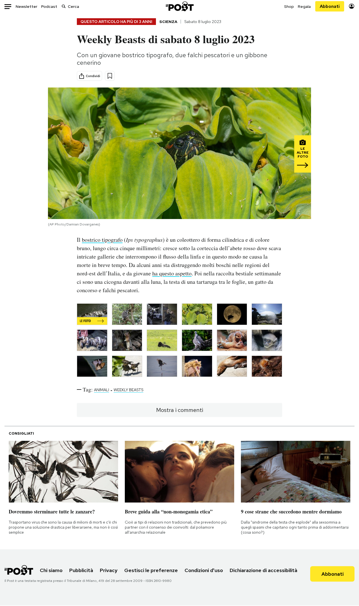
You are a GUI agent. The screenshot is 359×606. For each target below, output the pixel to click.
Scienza (168, 21)
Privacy (109, 570)
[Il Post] (179, 6)
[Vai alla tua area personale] (352, 6)
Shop (289, 6)
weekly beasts (128, 389)
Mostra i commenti (179, 410)
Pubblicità (81, 570)
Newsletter (26, 6)
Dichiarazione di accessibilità (263, 570)
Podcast (49, 6)
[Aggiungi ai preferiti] (109, 75)
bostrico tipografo (102, 239)
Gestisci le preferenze (151, 570)
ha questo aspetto (172, 273)
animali (101, 389)
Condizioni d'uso (204, 570)
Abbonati (330, 6)
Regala (304, 6)
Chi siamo (51, 570)
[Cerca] (64, 6)
